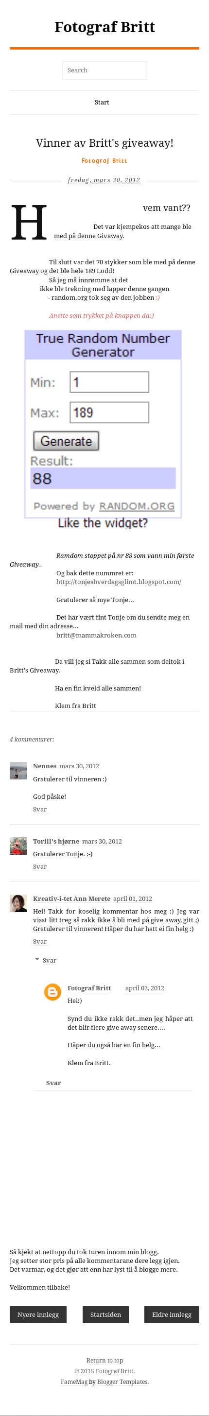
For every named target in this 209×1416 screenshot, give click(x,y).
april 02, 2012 (144, 988)
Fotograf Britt (104, 26)
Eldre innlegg (172, 1314)
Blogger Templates (122, 1382)
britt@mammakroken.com (96, 635)
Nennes (44, 766)
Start (102, 102)
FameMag (74, 1382)
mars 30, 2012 (79, 766)
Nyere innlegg (38, 1314)
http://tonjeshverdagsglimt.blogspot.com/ (118, 582)
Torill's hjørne (56, 841)
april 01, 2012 (132, 898)
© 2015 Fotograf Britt (103, 1371)
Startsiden (105, 1314)
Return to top (105, 1360)
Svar (40, 809)
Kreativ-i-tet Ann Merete (71, 898)
